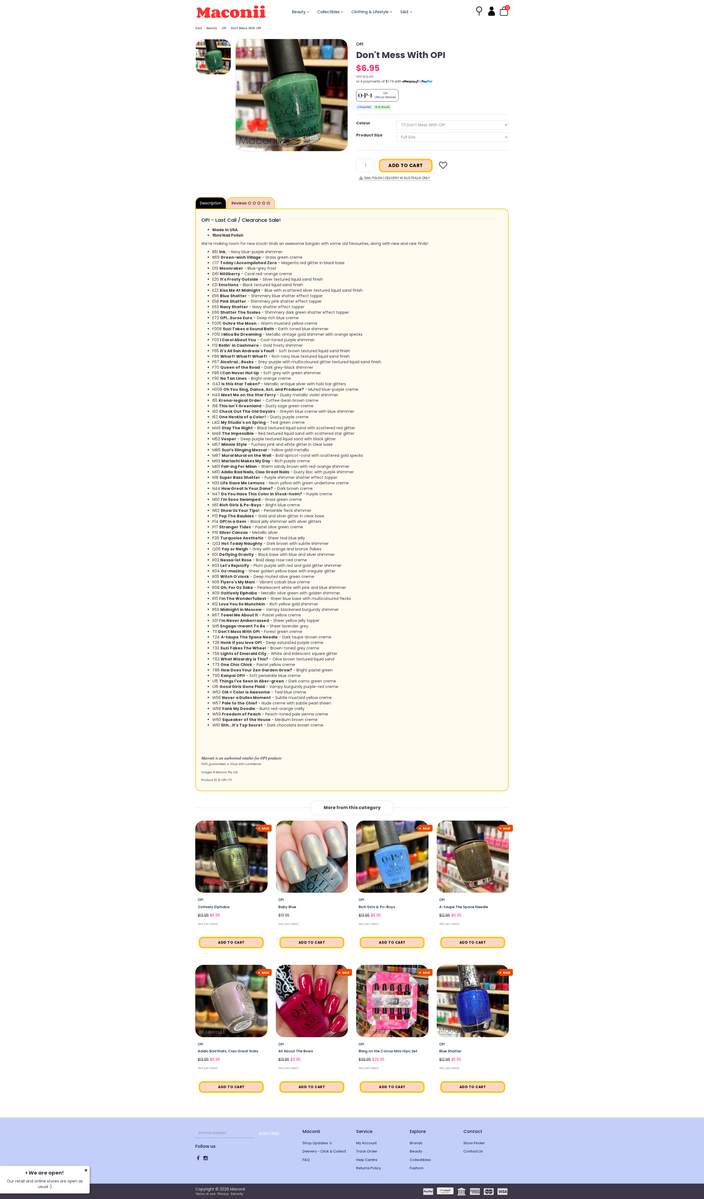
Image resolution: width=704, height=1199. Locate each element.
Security (237, 1194)
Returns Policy (368, 1168)
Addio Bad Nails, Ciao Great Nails (228, 1051)
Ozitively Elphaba (213, 907)
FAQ (306, 1159)
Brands (416, 1143)
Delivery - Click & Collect (324, 1151)
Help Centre (367, 1159)
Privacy (223, 1194)
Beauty (299, 12)
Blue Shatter (450, 1051)
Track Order (367, 1151)
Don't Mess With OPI (246, 28)
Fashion (417, 1168)
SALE (405, 12)
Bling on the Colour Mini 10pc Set (388, 1051)
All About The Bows (295, 1051)
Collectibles (329, 12)
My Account (366, 1143)
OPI (223, 28)
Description (211, 203)
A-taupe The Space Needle (463, 907)
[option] (291, 95)
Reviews (240, 203)
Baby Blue (287, 907)
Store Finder (474, 1143)
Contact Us (473, 1151)
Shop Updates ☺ (317, 1143)
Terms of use (205, 1194)
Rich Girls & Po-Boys (377, 907)
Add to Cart (405, 165)
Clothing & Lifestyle (370, 12)
